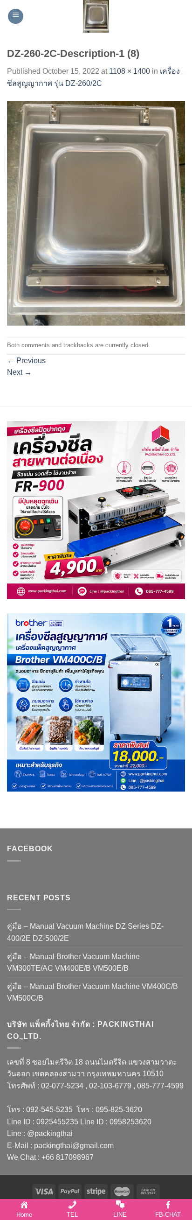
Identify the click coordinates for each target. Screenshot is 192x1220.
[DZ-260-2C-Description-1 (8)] (96, 213)
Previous (26, 361)
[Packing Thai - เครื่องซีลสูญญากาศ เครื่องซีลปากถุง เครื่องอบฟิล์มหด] (96, 16)
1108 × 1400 (129, 71)
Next (19, 372)
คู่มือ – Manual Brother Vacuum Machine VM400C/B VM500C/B (92, 992)
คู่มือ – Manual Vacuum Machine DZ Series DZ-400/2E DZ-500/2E (85, 932)
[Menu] (15, 16)
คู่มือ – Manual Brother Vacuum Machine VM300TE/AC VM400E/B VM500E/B (73, 963)
